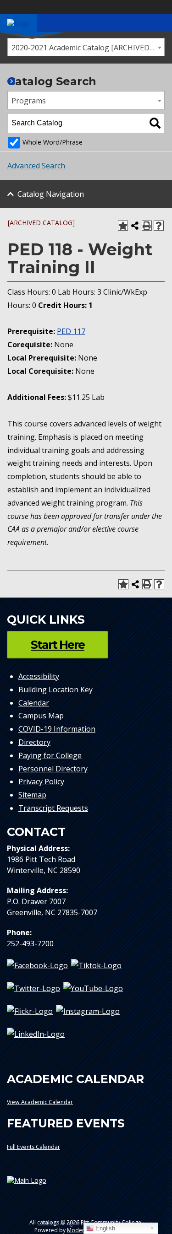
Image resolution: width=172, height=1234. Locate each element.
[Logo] (18, 22)
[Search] (155, 123)
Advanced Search (36, 166)
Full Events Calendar (33, 1147)
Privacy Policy (41, 781)
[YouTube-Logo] (93, 988)
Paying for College (50, 755)
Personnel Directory (53, 769)
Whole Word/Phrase (52, 142)
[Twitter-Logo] (33, 988)
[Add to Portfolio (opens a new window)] (123, 226)
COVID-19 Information (56, 729)
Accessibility (38, 676)
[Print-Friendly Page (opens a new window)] (147, 226)
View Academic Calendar (40, 1102)
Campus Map (41, 716)
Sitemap (32, 795)
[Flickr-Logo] (30, 1011)
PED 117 (71, 331)
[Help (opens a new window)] (159, 226)
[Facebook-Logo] (37, 965)
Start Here (57, 645)
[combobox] (86, 47)
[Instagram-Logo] (88, 1011)
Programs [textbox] (28, 101)
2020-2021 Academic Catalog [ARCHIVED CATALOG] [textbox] (87, 48)
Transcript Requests (53, 808)
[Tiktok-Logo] (96, 965)
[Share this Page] (135, 226)
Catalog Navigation (50, 194)
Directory (34, 742)
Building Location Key (55, 689)
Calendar (33, 703)
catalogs (48, 1222)
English (104, 1228)
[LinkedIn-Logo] (36, 1034)
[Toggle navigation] (160, 22)
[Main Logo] (86, 1184)
